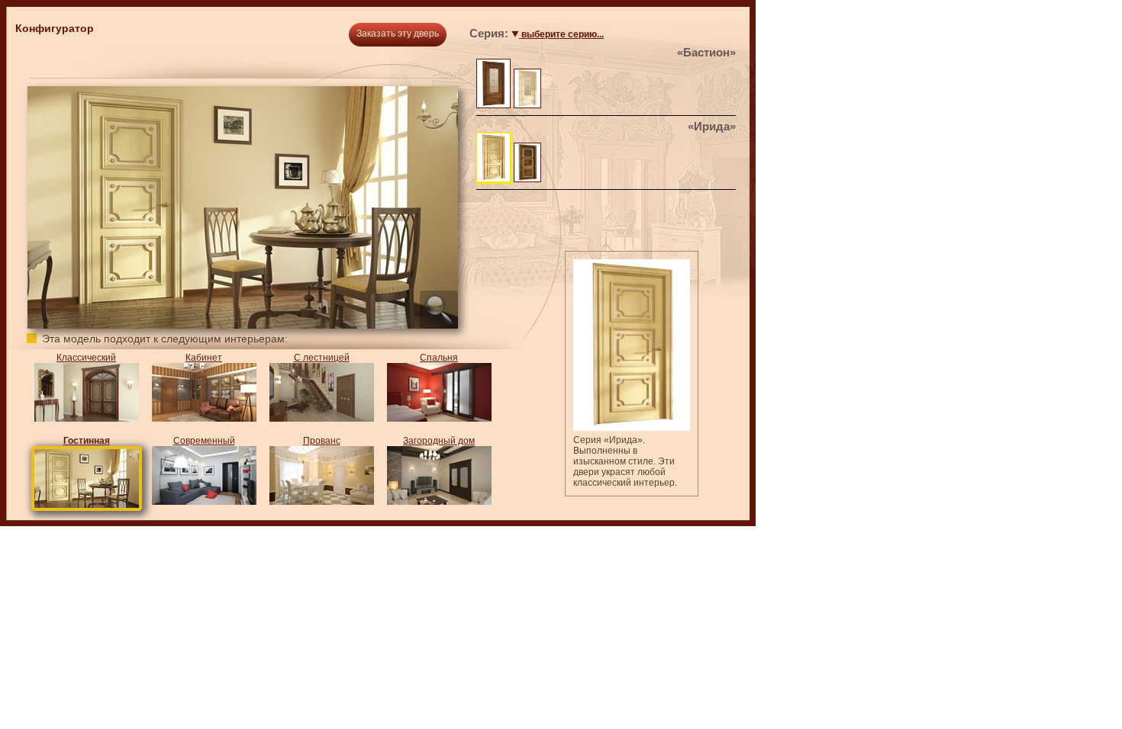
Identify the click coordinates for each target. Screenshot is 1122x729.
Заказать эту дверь (397, 33)
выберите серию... (561, 34)
